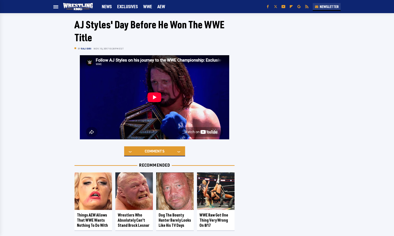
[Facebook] (268, 6)
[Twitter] (275, 6)
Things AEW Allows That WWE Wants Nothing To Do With (92, 220)
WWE (147, 6)
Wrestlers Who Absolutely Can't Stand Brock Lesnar (133, 220)
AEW (161, 6)
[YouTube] (283, 6)
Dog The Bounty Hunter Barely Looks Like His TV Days (175, 220)
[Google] (299, 6)
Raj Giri (86, 48)
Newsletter (329, 6)
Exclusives (127, 6)
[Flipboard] (291, 6)
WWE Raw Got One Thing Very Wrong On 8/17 (213, 220)
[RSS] (307, 6)
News (107, 6)
